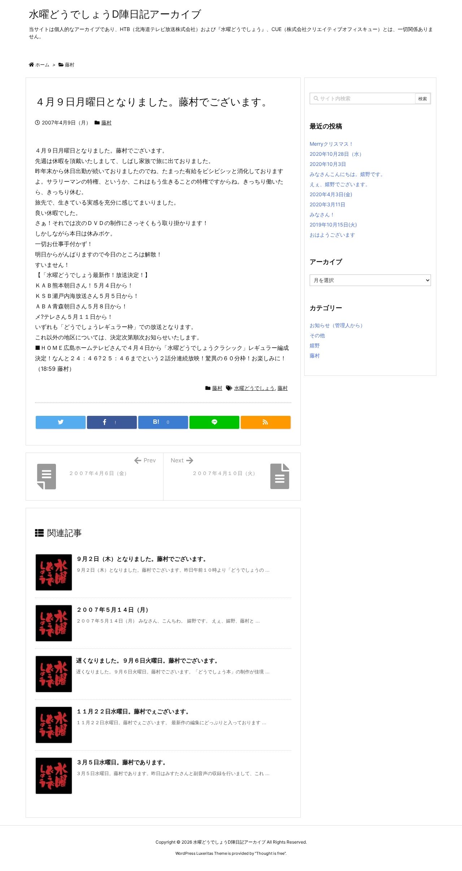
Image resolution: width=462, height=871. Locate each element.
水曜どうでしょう (254, 388)
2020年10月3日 (328, 164)
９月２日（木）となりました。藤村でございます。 (142, 558)
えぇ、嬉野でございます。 (340, 184)
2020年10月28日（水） (337, 154)
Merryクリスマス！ (332, 144)
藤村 (69, 64)
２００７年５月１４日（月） (113, 609)
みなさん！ (322, 214)
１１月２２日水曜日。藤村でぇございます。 (134, 711)
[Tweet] (61, 422)
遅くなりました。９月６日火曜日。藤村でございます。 (148, 660)
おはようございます (332, 235)
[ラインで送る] (214, 422)
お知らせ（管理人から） (337, 325)
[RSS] (266, 422)
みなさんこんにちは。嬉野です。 (347, 174)
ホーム (42, 64)
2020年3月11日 (327, 204)
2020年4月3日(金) (331, 194)
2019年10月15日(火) (333, 224)
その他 (317, 335)
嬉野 (315, 345)
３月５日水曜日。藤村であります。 (122, 762)
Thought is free (270, 853)
